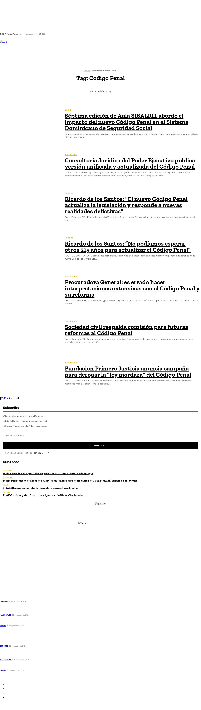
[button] (51, 55)
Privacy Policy (41, 452)
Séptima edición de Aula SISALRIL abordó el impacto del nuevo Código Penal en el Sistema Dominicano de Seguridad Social (126, 122)
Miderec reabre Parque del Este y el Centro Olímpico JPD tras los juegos (48, 473)
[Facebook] (51, 34)
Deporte (7, 470)
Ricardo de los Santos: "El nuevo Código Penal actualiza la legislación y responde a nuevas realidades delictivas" (126, 205)
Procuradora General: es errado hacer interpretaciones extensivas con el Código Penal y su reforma (132, 288)
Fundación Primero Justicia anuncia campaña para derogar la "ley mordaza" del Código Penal (128, 371)
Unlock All (100, 445)
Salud (68, 110)
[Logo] (22, 47)
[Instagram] (54, 34)
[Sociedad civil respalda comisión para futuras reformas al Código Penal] (30, 332)
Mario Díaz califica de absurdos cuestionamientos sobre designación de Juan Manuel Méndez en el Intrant (70, 480)
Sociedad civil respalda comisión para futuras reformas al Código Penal (126, 330)
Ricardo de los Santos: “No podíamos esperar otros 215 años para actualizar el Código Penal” (128, 246)
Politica (69, 193)
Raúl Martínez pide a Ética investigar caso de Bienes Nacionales (43, 495)
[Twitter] (58, 34)
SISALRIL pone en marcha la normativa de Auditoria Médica (40, 488)
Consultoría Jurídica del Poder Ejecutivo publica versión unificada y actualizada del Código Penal (130, 163)
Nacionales (71, 155)
